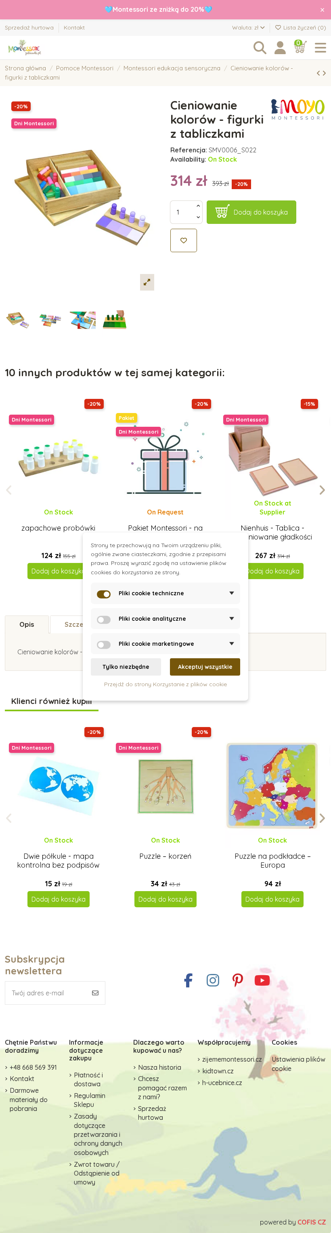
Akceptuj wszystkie (205, 666)
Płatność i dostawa (88, 1079)
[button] (9, 490)
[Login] (280, 48)
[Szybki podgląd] (65, 519)
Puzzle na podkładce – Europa (273, 861)
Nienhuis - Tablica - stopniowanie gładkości (272, 532)
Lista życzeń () (304, 27)
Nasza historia (159, 1067)
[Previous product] (319, 73)
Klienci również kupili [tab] (51, 701)
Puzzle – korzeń (165, 856)
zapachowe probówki (58, 528)
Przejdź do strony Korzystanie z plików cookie (165, 683)
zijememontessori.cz (232, 1059)
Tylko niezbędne (126, 666)
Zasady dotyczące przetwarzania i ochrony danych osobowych (98, 1134)
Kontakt (74, 27)
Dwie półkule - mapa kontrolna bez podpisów (58, 861)
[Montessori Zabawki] (49, 48)
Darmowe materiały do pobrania (29, 1099)
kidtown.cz (218, 1071)
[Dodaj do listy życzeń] (183, 240)
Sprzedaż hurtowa (30, 27)
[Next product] (324, 73)
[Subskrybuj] (95, 993)
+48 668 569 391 (33, 1067)
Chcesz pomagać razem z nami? (162, 1088)
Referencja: (188, 150)
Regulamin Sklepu (89, 1100)
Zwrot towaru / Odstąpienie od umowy (97, 1173)
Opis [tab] (26, 624)
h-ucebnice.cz (222, 1083)
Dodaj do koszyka (261, 212)
